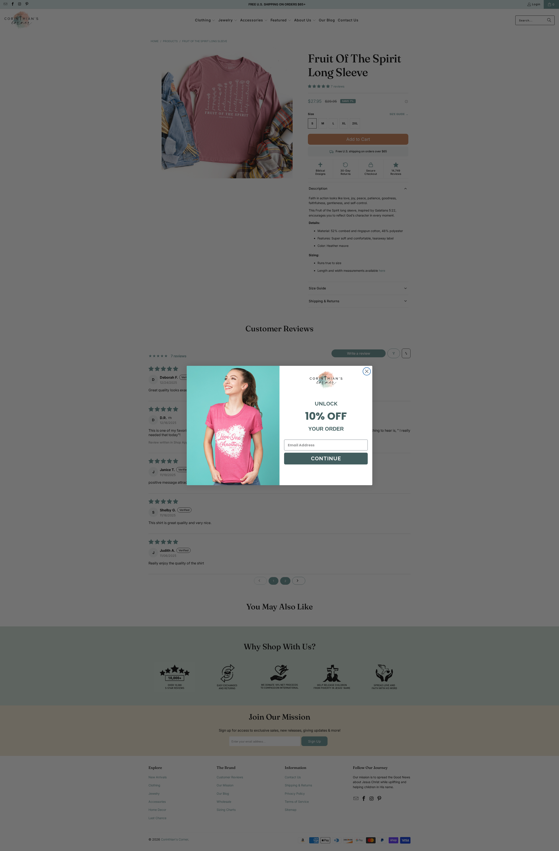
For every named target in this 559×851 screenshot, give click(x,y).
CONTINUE (326, 458)
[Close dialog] (367, 371)
